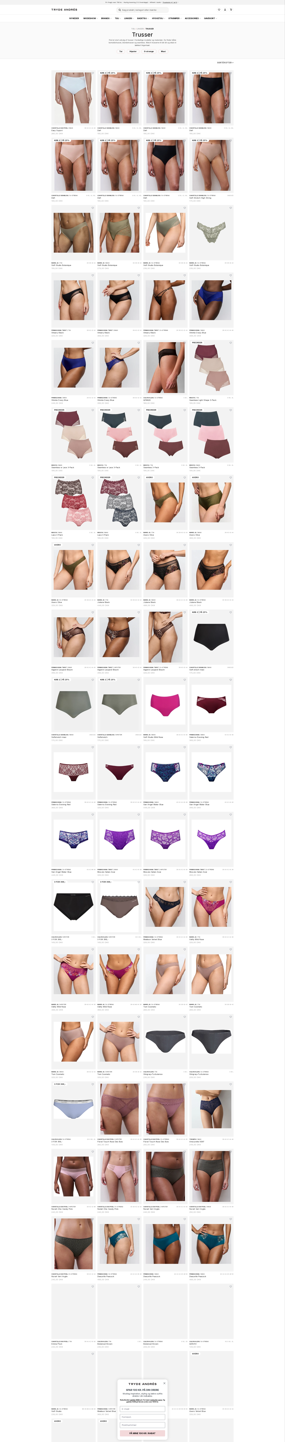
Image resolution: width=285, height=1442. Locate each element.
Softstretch (102, 737)
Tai (120, 51)
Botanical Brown (104, 1344)
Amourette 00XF (196, 1142)
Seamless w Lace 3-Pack (62, 467)
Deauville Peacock (105, 1276)
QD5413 (192, 1344)
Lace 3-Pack (57, 535)
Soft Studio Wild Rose (153, 737)
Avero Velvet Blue (197, 1411)
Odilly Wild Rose (196, 939)
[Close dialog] (164, 1383)
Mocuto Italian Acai (106, 872)
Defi (99, 130)
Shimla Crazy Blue (197, 333)
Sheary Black (57, 333)
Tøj (133, 29)
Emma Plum (56, 1344)
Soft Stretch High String (200, 198)
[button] (118, 9)
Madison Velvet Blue (152, 939)
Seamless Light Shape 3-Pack (202, 400)
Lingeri (140, 29)
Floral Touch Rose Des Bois (110, 1142)
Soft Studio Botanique (61, 265)
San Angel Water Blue (153, 804)
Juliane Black (103, 602)
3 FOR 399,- (57, 939)
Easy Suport (57, 130)
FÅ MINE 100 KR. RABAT (142, 1433)
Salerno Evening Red (198, 737)
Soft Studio (56, 1411)
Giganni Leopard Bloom (62, 670)
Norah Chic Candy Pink (62, 1209)
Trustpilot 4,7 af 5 (170, 2)
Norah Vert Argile (151, 1209)
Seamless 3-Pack (151, 467)
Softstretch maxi (58, 737)
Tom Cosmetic (149, 1007)
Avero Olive (148, 535)
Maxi (163, 51)
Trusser (149, 29)
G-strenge (149, 51)
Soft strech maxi (196, 670)
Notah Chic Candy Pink (107, 1209)
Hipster (133, 51)
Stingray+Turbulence (152, 1074)
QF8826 (147, 400)
